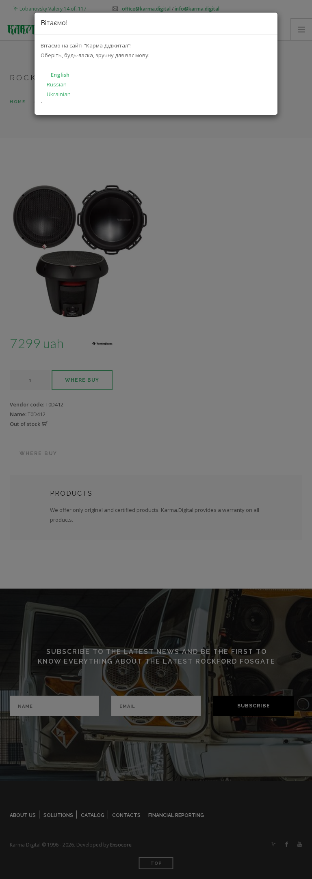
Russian (57, 84)
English (60, 74)
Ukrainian (59, 94)
